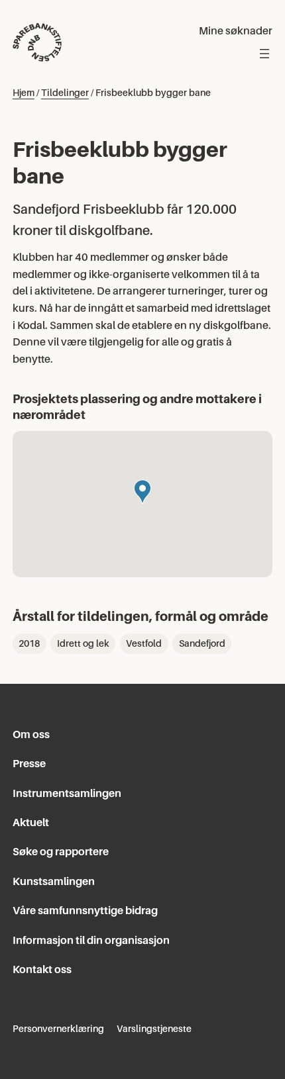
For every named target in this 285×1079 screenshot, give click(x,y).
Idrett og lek (83, 643)
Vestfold (144, 643)
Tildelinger (65, 92)
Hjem (23, 92)
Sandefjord (202, 643)
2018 (29, 643)
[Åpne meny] (264, 54)
